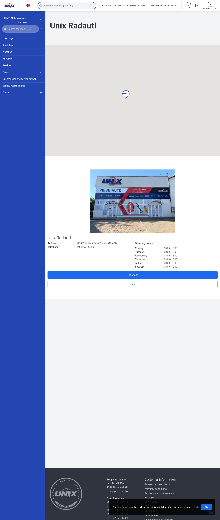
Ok (206, 507)
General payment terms (157, 484)
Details (195, 507)
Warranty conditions (155, 488)
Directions (132, 275)
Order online (151, 515)
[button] (125, 94)
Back (132, 284)
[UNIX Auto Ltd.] (66, 494)
